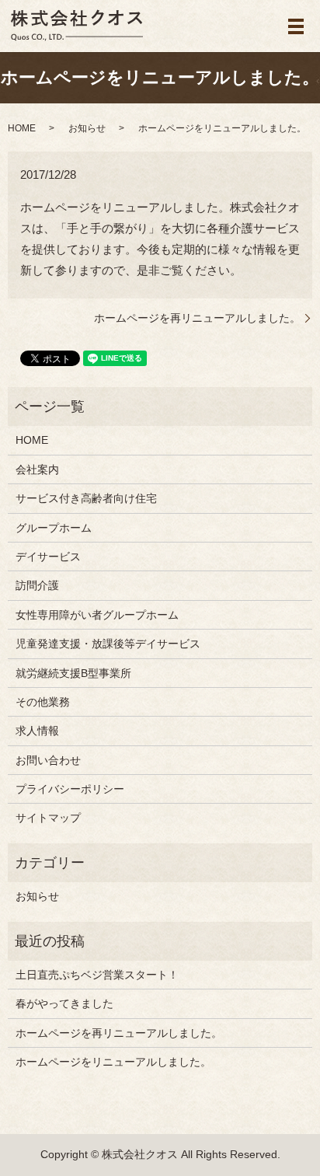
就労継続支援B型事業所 (73, 673)
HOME (22, 128)
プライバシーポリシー (70, 789)
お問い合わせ (48, 760)
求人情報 (37, 730)
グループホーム (54, 528)
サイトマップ (48, 817)
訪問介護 (37, 585)
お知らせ (87, 128)
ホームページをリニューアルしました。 (113, 1062)
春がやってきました (64, 1003)
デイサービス (48, 556)
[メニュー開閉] (296, 26)
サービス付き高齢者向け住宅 (86, 498)
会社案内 (37, 469)
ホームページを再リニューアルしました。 (197, 318)
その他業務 (43, 702)
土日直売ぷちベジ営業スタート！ (97, 974)
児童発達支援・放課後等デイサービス (108, 643)
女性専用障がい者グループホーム (97, 615)
